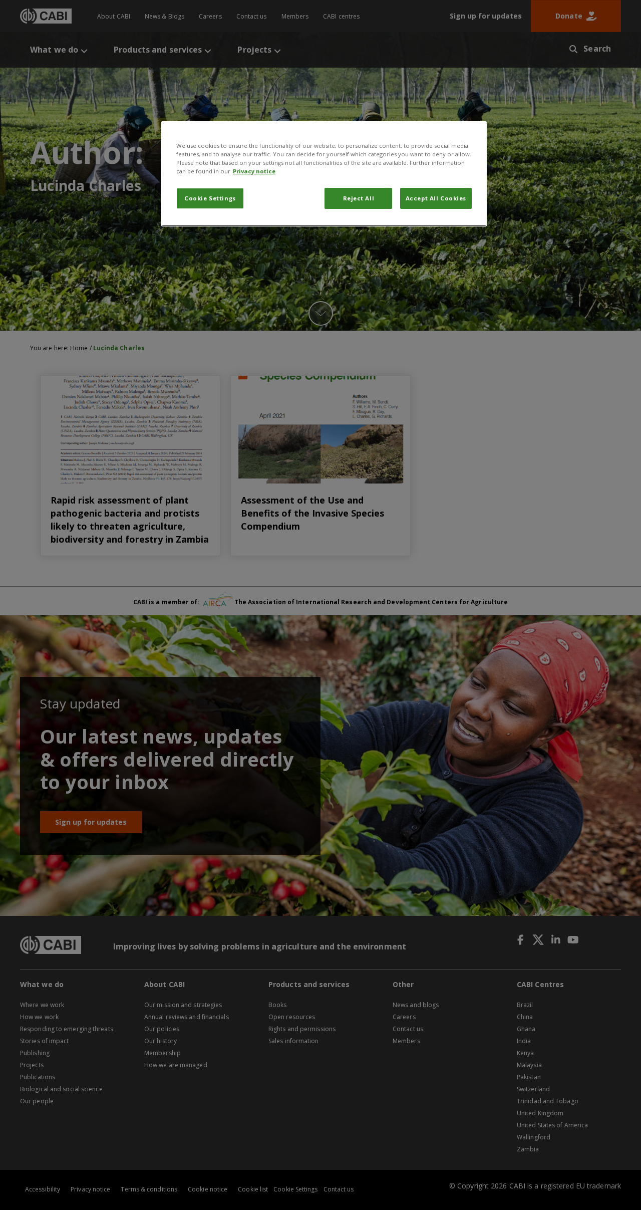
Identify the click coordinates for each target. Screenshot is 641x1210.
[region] (324, 173)
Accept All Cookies (436, 198)
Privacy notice (254, 171)
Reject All (359, 198)
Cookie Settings (210, 198)
